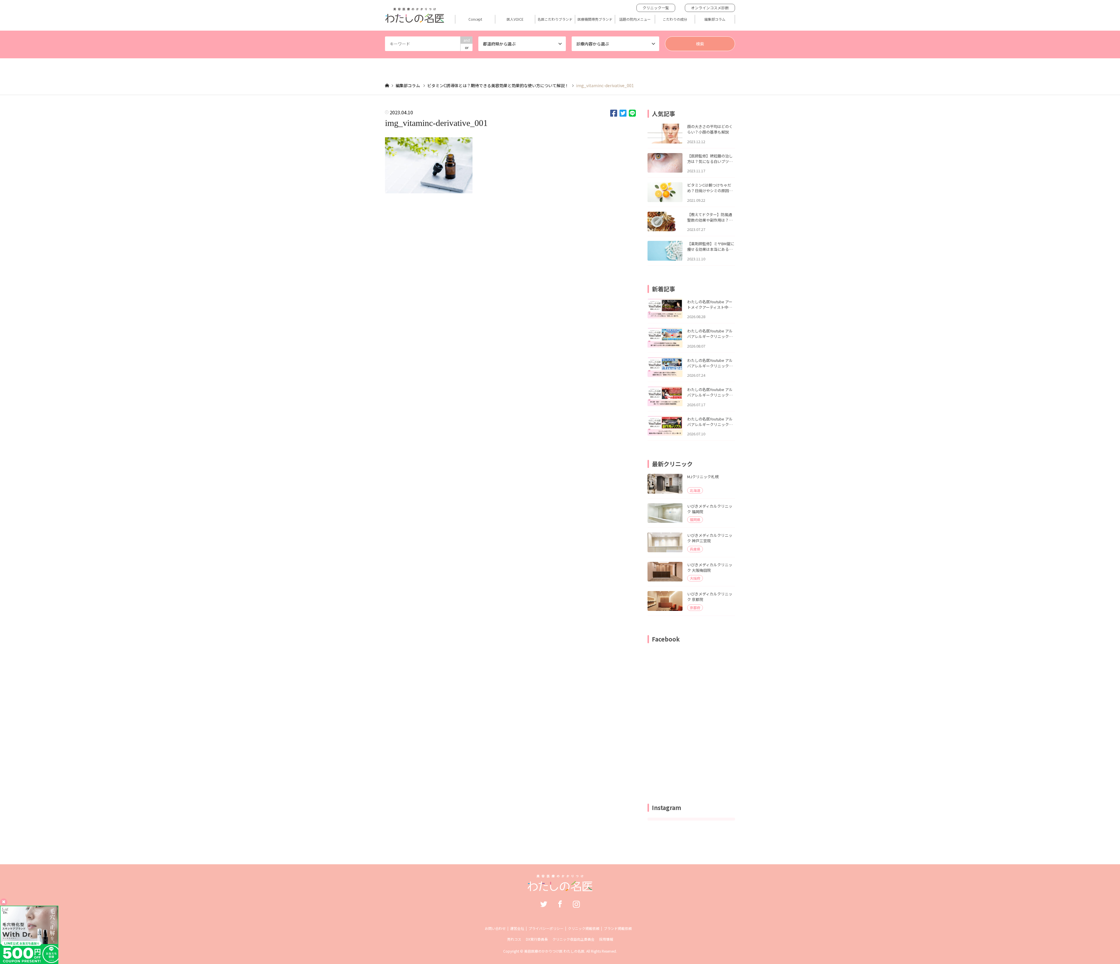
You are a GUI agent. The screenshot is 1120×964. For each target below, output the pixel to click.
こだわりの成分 (675, 19)
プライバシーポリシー (546, 928)
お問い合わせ (495, 928)
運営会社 (517, 928)
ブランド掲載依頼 (618, 928)
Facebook (560, 903)
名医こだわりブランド (555, 19)
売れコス (514, 939)
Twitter (543, 903)
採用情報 (606, 939)
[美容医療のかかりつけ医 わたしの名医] (560, 888)
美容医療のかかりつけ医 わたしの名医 (554, 951)
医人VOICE (515, 19)
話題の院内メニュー (635, 19)
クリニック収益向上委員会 (573, 939)
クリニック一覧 (656, 7)
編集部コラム (714, 19)
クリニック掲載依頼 (583, 928)
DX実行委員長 (537, 939)
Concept (475, 19)
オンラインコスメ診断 (710, 7)
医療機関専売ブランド (595, 19)
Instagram (576, 903)
